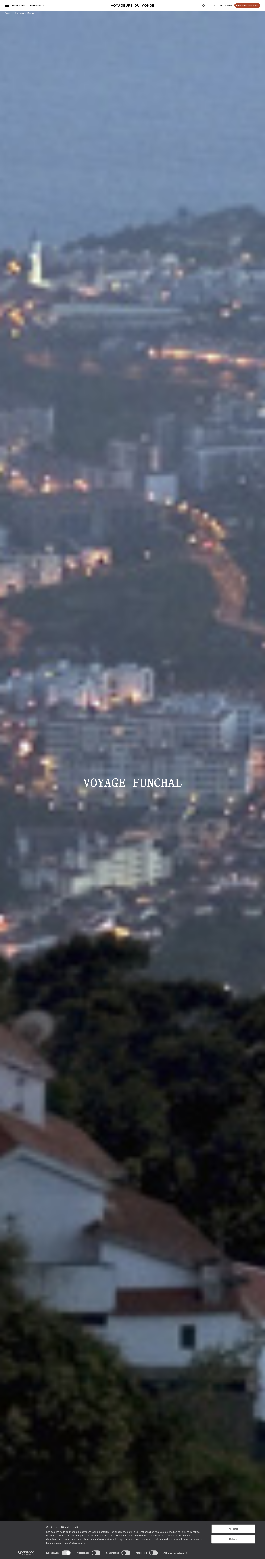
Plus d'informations (74, 1543)
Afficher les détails (173, 1553)
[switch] (96, 1552)
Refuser (233, 1539)
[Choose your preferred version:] (205, 5)
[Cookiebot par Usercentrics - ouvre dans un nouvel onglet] (26, 1553)
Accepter (233, 1528)
